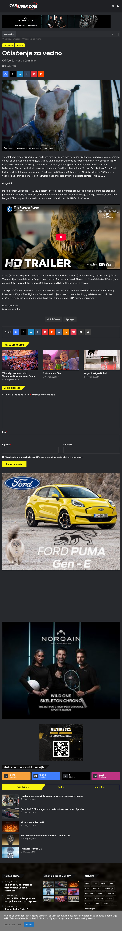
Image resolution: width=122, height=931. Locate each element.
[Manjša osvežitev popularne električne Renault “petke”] (73, 891)
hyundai (96, 888)
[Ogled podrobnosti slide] (56, 21)
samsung (99, 898)
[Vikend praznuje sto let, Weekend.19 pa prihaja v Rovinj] (20, 360)
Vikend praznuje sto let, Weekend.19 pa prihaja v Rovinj (18, 374)
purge (70, 319)
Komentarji (99, 787)
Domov (7, 39)
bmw (95, 883)
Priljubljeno (23, 787)
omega (100, 893)
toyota (105, 903)
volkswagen (90, 908)
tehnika (88, 903)
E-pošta (6, 444)
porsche (111, 893)
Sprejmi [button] (28, 924)
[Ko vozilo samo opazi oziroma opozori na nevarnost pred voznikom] (61, 891)
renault (88, 898)
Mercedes (89, 893)
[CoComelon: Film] (61, 360)
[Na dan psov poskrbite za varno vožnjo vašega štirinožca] (10, 800)
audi (87, 883)
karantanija (108, 888)
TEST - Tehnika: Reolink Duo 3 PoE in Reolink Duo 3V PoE (44, 34)
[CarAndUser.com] (23, 6)
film (111, 883)
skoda (109, 898)
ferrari (103, 883)
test (97, 903)
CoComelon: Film (52, 373)
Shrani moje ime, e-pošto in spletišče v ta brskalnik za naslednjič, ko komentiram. (44, 457)
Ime (4, 432)
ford (87, 888)
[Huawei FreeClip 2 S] (10, 852)
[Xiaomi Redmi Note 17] (10, 826)
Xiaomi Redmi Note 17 (32, 822)
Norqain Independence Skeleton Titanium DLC (46, 835)
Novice (20, 45)
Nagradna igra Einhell (95, 373)
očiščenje (54, 319)
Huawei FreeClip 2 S (31, 848)
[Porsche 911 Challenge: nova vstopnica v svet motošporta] (10, 813)
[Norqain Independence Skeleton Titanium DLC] (10, 839)
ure (113, 903)
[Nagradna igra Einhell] (102, 360)
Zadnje (61, 787)
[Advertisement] (61, 595)
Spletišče (67, 444)
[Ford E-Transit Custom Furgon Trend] (48, 899)
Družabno (17, 39)
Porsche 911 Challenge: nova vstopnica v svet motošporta (52, 809)
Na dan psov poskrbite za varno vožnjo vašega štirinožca (52, 796)
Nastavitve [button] (9, 924)
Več (19, 924)
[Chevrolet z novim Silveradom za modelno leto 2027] (73, 899)
